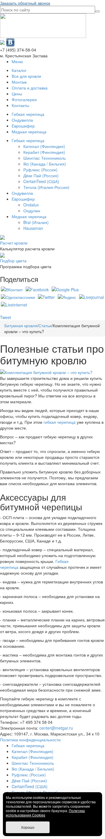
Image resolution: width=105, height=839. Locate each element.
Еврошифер (23, 126)
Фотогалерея (24, 99)
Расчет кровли (13, 243)
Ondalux (31, 205)
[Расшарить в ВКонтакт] (12, 289)
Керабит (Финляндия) (44, 152)
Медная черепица (29, 132)
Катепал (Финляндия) (44, 146)
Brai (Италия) (36, 222)
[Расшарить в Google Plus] (65, 289)
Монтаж (19, 82)
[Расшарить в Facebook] (37, 289)
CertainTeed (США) (41, 181)
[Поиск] (97, 11)
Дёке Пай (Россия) (41, 175)
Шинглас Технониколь (44, 158)
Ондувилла (22, 120)
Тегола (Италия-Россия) (46, 187)
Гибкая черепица (28, 114)
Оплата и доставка (30, 88)
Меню (17, 61)
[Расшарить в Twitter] (46, 296)
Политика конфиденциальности (30, 739)
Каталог (19, 70)
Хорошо (27, 827)
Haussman (33, 228)
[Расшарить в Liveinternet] (14, 304)
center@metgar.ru (56, 728)
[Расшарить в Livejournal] (91, 296)
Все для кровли (26, 76)
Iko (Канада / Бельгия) (44, 164)
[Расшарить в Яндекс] (67, 296)
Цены (17, 94)
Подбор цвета (13, 260)
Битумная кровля (20, 325)
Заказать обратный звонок (25, 3)
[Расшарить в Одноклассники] (18, 296)
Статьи (45, 325)
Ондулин (31, 210)
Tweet (5, 317)
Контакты (20, 105)
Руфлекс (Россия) (40, 170)
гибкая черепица (59, 422)
